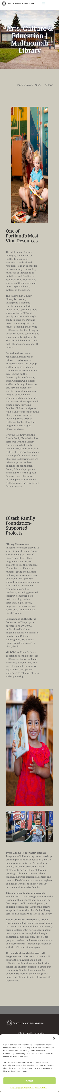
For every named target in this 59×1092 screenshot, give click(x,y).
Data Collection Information (22, 1088)
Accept (29, 1080)
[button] (54, 1038)
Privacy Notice (41, 1088)
